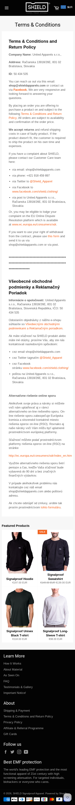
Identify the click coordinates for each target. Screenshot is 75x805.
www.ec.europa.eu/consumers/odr (34, 224)
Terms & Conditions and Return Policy (28, 716)
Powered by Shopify (56, 793)
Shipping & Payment (16, 710)
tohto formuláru (51, 507)
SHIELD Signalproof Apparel (28, 793)
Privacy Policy (12, 722)
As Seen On (11, 675)
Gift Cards (10, 734)
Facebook (20, 89)
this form (53, 236)
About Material (12, 669)
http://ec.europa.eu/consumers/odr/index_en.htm (40, 455)
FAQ (6, 681)
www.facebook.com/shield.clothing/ (35, 191)
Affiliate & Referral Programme (23, 728)
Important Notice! (14, 693)
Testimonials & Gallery (18, 687)
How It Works (12, 663)
